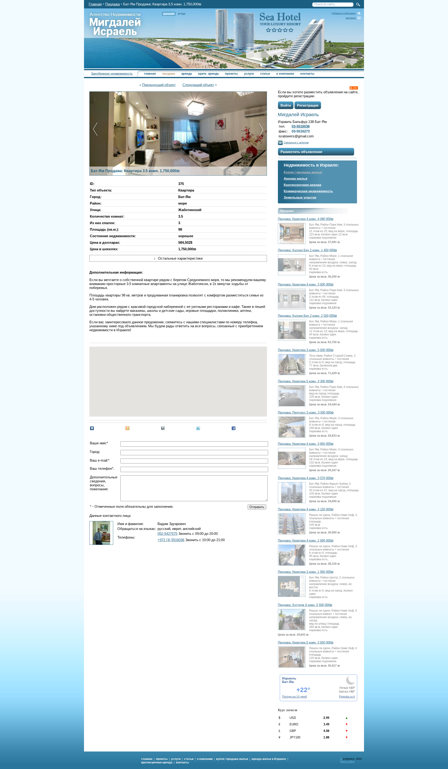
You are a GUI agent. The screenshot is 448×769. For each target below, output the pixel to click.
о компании (285, 73)
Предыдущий (159, 85)
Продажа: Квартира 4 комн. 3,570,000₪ (305, 478)
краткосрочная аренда (156, 762)
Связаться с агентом (296, 142)
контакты (351, 18)
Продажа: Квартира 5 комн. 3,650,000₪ (305, 642)
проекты (231, 73)
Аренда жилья (295, 178)
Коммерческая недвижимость (308, 191)
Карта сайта (347, 761)
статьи (265, 73)
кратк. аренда (208, 73)
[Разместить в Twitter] (198, 428)
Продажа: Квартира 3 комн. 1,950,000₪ (305, 572)
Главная (95, 4)
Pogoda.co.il (347, 696)
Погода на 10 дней (294, 696)
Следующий (198, 85)
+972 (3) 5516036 (171, 540)
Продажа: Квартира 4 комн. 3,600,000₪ (305, 284)
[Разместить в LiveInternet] (163, 428)
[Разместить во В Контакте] (92, 428)
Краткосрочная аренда (302, 185)
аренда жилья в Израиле (269, 759)
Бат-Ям (288, 682)
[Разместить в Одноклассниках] (127, 428)
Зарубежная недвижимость (112, 73)
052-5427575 (167, 534)
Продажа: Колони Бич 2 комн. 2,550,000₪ (307, 315)
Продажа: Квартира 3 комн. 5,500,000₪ (305, 350)
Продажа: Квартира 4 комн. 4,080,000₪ (305, 219)
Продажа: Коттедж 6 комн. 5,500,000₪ (305, 605)
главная (150, 73)
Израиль (289, 678)
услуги (249, 73)
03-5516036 (301, 126)
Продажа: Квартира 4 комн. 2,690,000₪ (305, 540)
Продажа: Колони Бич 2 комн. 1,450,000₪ (307, 250)
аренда (186, 73)
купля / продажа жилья (232, 759)
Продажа (112, 4)
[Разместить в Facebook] (233, 428)
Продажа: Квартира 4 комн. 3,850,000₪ (305, 443)
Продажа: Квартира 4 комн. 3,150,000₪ (305, 509)
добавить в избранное (343, 13)
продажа (168, 73)
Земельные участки (300, 197)
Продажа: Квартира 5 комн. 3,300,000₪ (305, 381)
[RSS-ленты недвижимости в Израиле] (354, 88)
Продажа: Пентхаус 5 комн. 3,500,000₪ (306, 412)
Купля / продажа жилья (303, 172)
